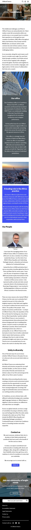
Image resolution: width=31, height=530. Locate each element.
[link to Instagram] (13, 523)
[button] (22, 1)
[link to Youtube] (19, 523)
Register (15, 493)
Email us (15, 465)
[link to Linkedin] (16, 523)
